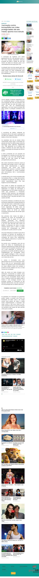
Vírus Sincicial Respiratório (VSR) (7, 336)
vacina (3, 334)
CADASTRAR (20, 290)
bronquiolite (18, 334)
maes (6, 334)
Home (2, 21)
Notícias (8, 21)
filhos (14, 334)
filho (11, 334)
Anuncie (13, 573)
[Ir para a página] (19, 2)
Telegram (19, 79)
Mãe (9, 334)
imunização (15, 336)
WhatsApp (8, 79)
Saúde (5, 21)
